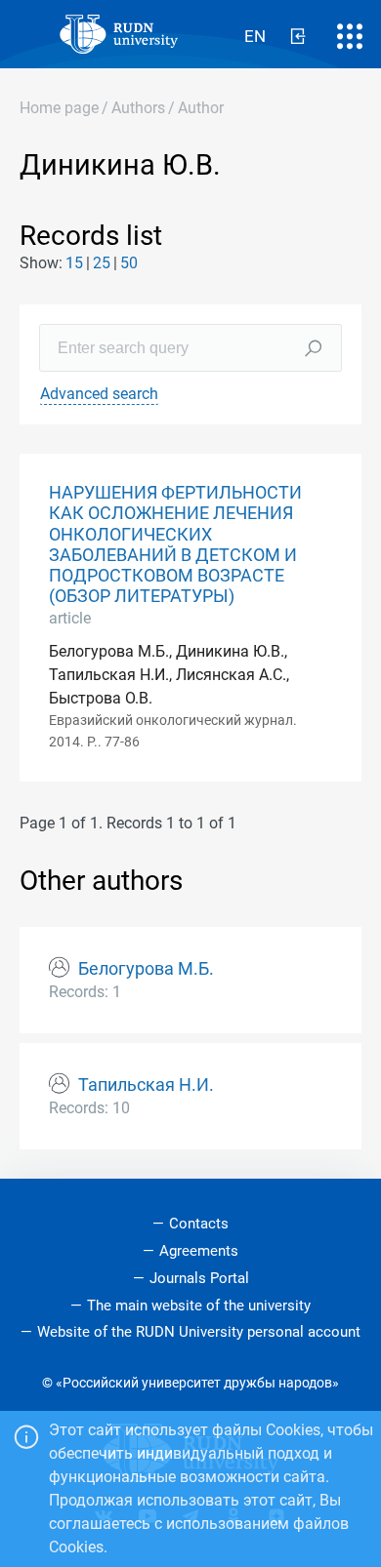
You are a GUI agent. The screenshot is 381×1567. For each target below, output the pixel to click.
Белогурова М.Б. (146, 969)
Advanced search (99, 393)
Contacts (199, 1223)
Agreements (198, 1251)
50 (129, 263)
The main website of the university (199, 1305)
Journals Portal (199, 1278)
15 (74, 263)
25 (101, 263)
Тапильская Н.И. (146, 1085)
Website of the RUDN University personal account (198, 1332)
